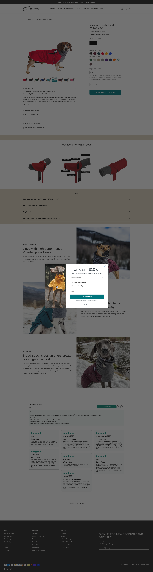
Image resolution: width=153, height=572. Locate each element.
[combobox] (86, 278)
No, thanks (87, 305)
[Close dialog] (105, 265)
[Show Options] (102, 278)
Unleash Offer (87, 296)
